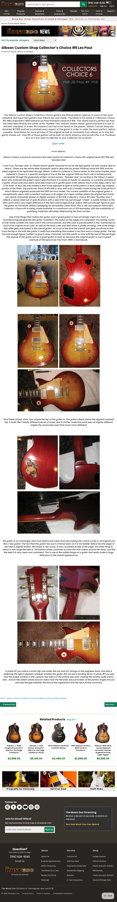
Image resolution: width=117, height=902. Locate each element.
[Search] (83, 4)
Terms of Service (43, 893)
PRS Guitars (98, 870)
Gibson (10, 698)
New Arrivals (6, 12)
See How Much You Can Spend (82, 824)
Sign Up (103, 6)
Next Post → (110, 704)
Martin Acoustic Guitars (103, 866)
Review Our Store (48, 875)
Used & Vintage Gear (102, 880)
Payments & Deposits (76, 866)
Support (111, 11)
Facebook (13, 807)
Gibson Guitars (99, 861)
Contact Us (72, 856)
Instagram (31, 807)
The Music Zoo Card (50, 870)
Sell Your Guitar (85, 12)
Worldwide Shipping (75, 870)
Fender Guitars (99, 856)
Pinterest (37, 807)
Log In (111, 6)
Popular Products (21, 12)
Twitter (19, 807)
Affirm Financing (48, 866)
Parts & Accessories (59, 12)
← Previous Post (8, 704)
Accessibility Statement (62, 893)
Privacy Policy (28, 893)
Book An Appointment (51, 861)
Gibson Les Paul (45, 698)
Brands (73, 11)
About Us (45, 856)
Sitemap (45, 880)
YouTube (25, 807)
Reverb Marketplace (7, 807)
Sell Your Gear (73, 861)
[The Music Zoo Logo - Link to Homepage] (12, 3)
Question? (93, 6)
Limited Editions (60, 698)
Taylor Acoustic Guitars (103, 875)
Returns (70, 875)
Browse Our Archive (19, 874)
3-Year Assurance (74, 880)
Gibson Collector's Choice (25, 698)
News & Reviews (99, 12)
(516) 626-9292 (96, 2)
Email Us (20, 861)
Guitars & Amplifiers (40, 12)
